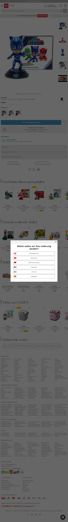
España (34, 276)
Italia (34, 272)
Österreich (34, 253)
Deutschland (34, 262)
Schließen (55, 242)
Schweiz (34, 258)
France (34, 267)
